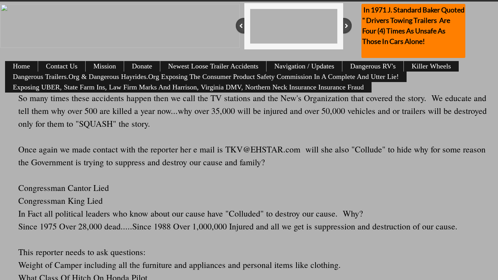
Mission (104, 66)
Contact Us (61, 66)
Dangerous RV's (373, 66)
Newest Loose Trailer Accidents (213, 66)
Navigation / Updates (304, 66)
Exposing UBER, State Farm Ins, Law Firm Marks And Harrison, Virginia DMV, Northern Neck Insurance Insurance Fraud (188, 87)
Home (21, 66)
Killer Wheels (431, 66)
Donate (142, 66)
